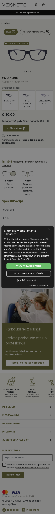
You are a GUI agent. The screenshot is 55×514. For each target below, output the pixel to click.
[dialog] (27, 257)
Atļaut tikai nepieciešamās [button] (28, 273)
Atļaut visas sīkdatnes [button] (28, 266)
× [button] (49, 229)
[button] (27, 280)
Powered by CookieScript (39, 285)
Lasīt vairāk (23, 259)
